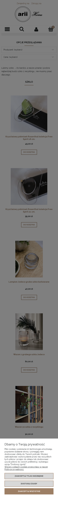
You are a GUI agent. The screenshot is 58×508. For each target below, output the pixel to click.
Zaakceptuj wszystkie (29, 491)
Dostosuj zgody (29, 484)
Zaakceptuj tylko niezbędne (29, 476)
